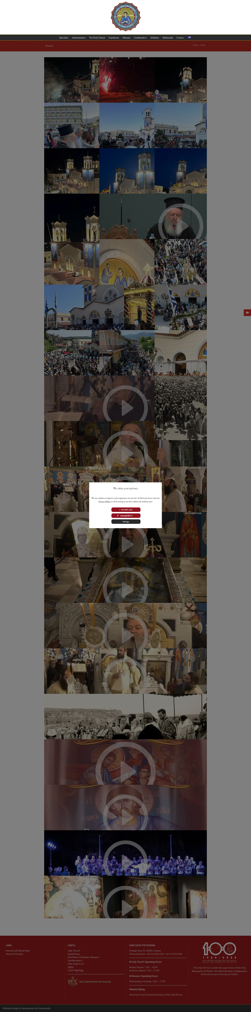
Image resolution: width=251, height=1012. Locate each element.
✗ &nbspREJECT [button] (126, 515)
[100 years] (125, 2)
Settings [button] (126, 521)
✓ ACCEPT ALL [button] (126, 509)
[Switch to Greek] (189, 37)
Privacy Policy (104, 501)
